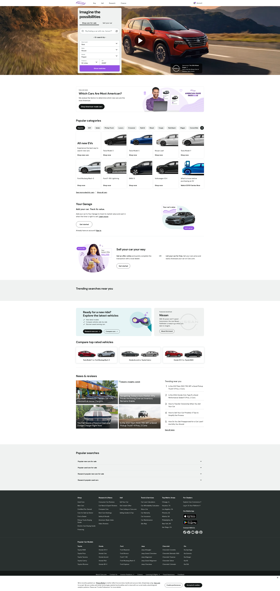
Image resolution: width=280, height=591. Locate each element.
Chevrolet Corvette (169, 550)
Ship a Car (144, 509)
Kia (185, 546)
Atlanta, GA (166, 516)
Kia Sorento (188, 553)
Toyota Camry (82, 561)
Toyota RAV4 (82, 550)
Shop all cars (102, 192)
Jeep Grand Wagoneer (149, 561)
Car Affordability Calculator (150, 506)
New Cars (81, 506)
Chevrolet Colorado (169, 564)
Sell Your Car (124, 502)
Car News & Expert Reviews (108, 506)
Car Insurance (145, 516)
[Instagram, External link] (196, 532)
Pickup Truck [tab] (109, 128)
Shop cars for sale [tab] (89, 23)
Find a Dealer (82, 516)
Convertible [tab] (194, 128)
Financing (81, 529)
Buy (94, 3)
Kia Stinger (187, 557)
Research (112, 3)
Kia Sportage (188, 550)
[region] (140, 583)
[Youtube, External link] (192, 532)
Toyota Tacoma (83, 557)
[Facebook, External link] (188, 532)
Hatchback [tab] (172, 128)
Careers (140, 574)
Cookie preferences (174, 585)
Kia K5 (186, 561)
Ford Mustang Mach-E (127, 561)
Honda (101, 546)
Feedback (181, 574)
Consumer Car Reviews (107, 502)
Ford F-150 (124, 557)
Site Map (144, 524)
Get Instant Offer (125, 506)
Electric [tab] (80, 128)
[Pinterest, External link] (200, 532)
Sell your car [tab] (107, 23)
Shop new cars (83, 155)
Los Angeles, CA (167, 509)
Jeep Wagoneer (146, 557)
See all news (170, 430)
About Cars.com (101, 574)
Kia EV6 (186, 564)
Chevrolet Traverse (169, 557)
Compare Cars (103, 509)
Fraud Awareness (169, 574)
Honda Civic (103, 553)
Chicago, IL (166, 502)
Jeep (143, 546)
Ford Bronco (124, 553)
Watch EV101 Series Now (190, 185)
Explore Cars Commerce (191, 502)
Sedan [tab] (98, 128)
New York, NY (166, 524)
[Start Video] (140, 40)
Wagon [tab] (182, 128)
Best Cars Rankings (105, 513)
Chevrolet (166, 546)
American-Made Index (106, 520)
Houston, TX (166, 506)
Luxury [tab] (120, 128)
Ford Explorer (124, 564)
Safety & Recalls (104, 516)
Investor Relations (126, 574)
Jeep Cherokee (146, 564)
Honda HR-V (103, 564)
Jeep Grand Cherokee (149, 553)
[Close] (277, 577)
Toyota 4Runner (83, 564)
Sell (102, 3)
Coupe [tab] (161, 128)
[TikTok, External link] (184, 532)
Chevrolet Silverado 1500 (171, 553)
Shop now (107, 155)
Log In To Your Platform (191, 506)
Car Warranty (145, 513)
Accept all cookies (193, 585)
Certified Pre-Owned (85, 509)
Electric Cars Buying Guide (86, 526)
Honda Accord (103, 557)
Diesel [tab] (152, 128)
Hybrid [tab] (142, 128)
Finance (123, 3)
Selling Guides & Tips (127, 513)
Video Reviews (103, 524)
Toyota (80, 546)
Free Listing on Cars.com (128, 509)
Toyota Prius (82, 553)
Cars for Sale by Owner (85, 513)
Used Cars (81, 502)
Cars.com (157, 583)
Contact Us (113, 574)
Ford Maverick (125, 550)
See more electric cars (85, 192)
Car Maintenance (147, 520)
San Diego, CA (167, 527)
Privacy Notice (100, 583)
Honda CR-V (103, 550)
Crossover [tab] (131, 128)
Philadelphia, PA (167, 520)
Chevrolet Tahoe (168, 561)
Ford (121, 546)
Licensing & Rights (152, 574)
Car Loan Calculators (148, 502)
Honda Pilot (103, 561)
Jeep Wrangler (146, 550)
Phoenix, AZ (166, 513)
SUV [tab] (89, 128)
